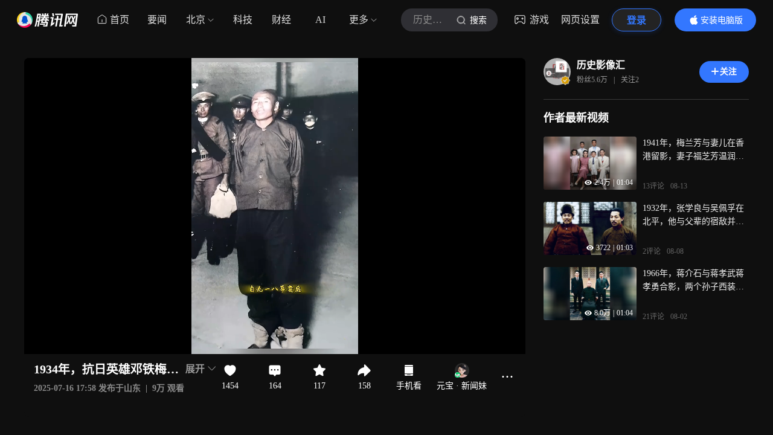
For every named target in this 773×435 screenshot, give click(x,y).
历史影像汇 (601, 65)
